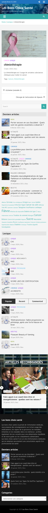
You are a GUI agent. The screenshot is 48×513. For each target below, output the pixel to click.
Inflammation (5, 215)
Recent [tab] (22, 301)
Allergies (30, 215)
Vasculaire (37, 219)
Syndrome (10, 207)
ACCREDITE (16, 291)
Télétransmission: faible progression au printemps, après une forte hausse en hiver (27, 322)
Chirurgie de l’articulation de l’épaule (29, 97)
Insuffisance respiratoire (24, 222)
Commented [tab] (37, 301)
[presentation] (1, 387)
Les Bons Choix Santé (17, 8)
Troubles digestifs (32, 224)
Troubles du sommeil (20, 215)
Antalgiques (19, 202)
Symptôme (10, 222)
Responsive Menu (39, 2)
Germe (33, 202)
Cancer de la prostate (14, 219)
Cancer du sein (32, 204)
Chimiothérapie (19, 79)
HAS (12, 261)
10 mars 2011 (15, 328)
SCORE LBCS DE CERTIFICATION (25, 281)
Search (43, 106)
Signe (23, 205)
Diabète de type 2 (30, 211)
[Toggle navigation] (4, 16)
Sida (3, 207)
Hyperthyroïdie (5, 224)
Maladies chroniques (18, 173)
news (12, 119)
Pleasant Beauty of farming (22, 334)
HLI (12, 251)
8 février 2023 (16, 128)
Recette (14, 188)
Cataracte (15, 207)
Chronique (23, 224)
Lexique (12, 60)
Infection (17, 205)
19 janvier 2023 (16, 142)
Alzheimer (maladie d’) (13, 90)
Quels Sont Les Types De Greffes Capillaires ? (25, 164)
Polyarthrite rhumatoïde (8, 205)
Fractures (33, 222)
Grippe (25, 202)
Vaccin (29, 202)
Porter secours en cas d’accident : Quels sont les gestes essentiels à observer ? (28, 123)
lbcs (15, 69)
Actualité (14, 132)
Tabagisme (22, 207)
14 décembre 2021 (17, 184)
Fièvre (6, 211)
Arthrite (11, 215)
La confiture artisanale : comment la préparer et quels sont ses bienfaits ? (26, 191)
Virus (14, 202)
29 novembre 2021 (17, 196)
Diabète (17, 224)
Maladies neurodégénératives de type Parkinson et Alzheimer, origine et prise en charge (28, 178)
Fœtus (39, 211)
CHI (12, 241)
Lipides (38, 202)
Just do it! (15, 344)
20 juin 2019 (15, 337)
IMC (6, 207)
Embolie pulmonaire (41, 222)
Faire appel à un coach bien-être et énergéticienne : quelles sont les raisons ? (28, 137)
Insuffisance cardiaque (34, 207)
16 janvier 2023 (16, 155)
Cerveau (9, 202)
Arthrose (41, 205)
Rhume (15, 222)
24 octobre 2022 (16, 169)
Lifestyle (14, 332)
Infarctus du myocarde (17, 211)
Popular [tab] (8, 301)
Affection (4, 202)
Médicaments (21, 258)
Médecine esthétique (18, 161)
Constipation (6, 227)
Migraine (23, 219)
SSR (12, 271)
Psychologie (21, 268)
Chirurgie (14, 146)
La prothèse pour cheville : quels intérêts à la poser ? (28, 150)
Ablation (12, 224)
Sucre (29, 219)
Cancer (6, 60)
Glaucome (4, 222)
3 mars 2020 (8, 69)
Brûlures (4, 219)
